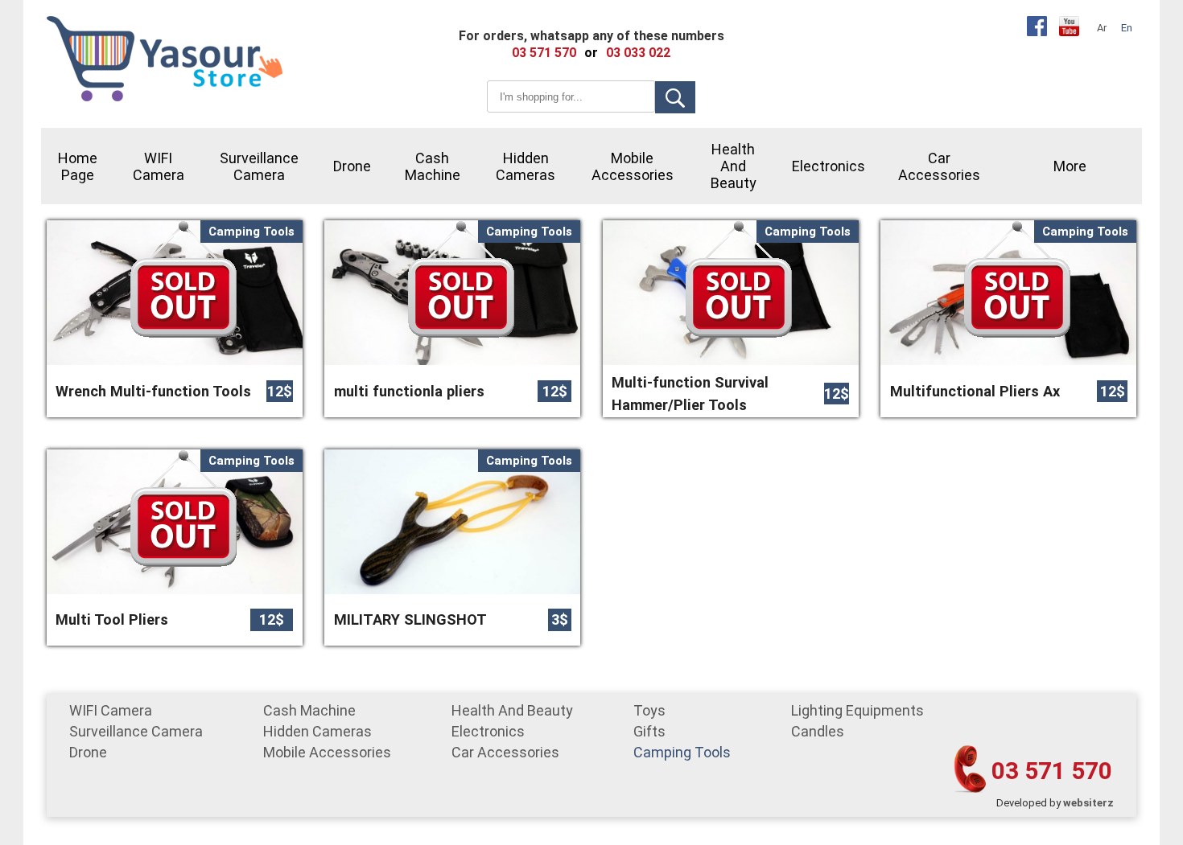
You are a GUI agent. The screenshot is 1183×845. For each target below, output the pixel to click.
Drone (352, 166)
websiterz (1088, 803)
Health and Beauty (733, 166)
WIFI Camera (158, 166)
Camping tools (682, 752)
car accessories (939, 166)
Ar (1102, 28)
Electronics (828, 166)
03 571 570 (1051, 771)
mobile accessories (633, 166)
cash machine (432, 166)
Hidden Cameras (525, 166)
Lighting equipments (857, 710)
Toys (649, 710)
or (591, 52)
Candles (817, 731)
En (1126, 28)
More (1069, 166)
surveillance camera (259, 166)
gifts (649, 731)
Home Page (77, 166)
